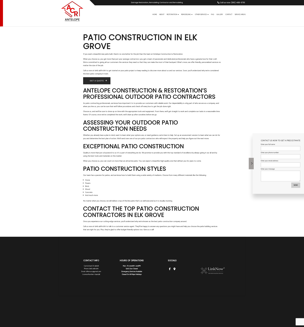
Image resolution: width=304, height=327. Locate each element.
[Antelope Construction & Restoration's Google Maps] (174, 269)
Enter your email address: (259, 161)
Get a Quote (97, 80)
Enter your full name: (257, 144)
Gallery (219, 14)
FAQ (212, 14)
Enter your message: (257, 169)
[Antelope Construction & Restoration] (72, 11)
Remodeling (186, 14)
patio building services (208, 226)
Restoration (172, 14)
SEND (285, 185)
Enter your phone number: (259, 152)
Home (154, 14)
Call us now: (232, 2)
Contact (228, 14)
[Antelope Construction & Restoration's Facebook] (170, 269)
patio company (96, 73)
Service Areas (240, 14)
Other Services (201, 14)
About (161, 14)
